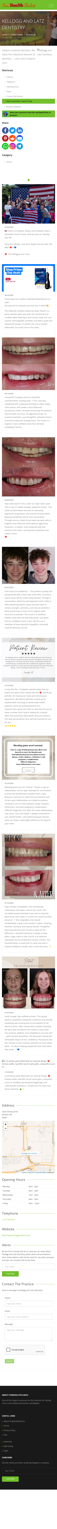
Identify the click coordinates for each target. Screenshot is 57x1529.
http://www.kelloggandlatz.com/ (16, 1235)
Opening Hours (12, 87)
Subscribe (10, 1274)
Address (9, 77)
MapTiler (31, 1172)
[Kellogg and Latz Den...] (29, 1148)
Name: (8, 1298)
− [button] (5, 1128)
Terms (6, 1425)
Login (6, 1450)
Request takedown (13, 106)
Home (4, 34)
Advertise (8, 1441)
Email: (7, 1311)
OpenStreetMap (41, 1172)
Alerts (8, 91)
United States (17, 34)
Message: (9, 1324)
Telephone (10, 82)
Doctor (9, 162)
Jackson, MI (31, 34)
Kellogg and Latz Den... (30, 1153)
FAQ (5, 1435)
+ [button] (5, 1124)
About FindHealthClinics (14, 1421)
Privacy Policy (9, 1430)
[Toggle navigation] (51, 6)
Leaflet (24, 1172)
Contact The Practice (14, 96)
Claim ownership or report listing (19, 101)
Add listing (8, 1446)
